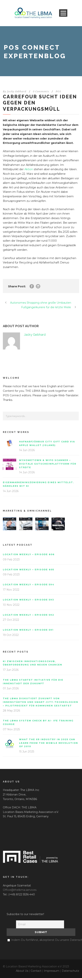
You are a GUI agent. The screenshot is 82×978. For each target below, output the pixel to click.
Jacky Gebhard (16, 91)
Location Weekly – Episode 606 (29, 554)
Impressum (51, 971)
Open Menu (63, 13)
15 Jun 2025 (26, 751)
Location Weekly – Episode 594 (28, 584)
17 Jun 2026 (10, 670)
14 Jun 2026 (27, 450)
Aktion (28, 169)
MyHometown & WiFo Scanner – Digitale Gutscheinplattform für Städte (47, 464)
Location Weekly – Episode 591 (28, 629)
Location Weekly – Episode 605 (28, 569)
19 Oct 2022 (11, 635)
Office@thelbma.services (19, 890)
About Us (22, 971)
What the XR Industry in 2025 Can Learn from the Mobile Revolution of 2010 (48, 743)
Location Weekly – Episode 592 (28, 615)
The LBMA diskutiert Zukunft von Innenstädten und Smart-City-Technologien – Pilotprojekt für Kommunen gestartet (40, 702)
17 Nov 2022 (11, 589)
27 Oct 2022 (11, 619)
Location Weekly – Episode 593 (28, 599)
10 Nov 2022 (11, 605)
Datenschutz (70, 971)
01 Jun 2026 (11, 688)
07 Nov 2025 (11, 729)
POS (58, 91)
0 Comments (41, 91)
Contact (36, 971)
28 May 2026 (11, 710)
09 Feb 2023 (11, 559)
